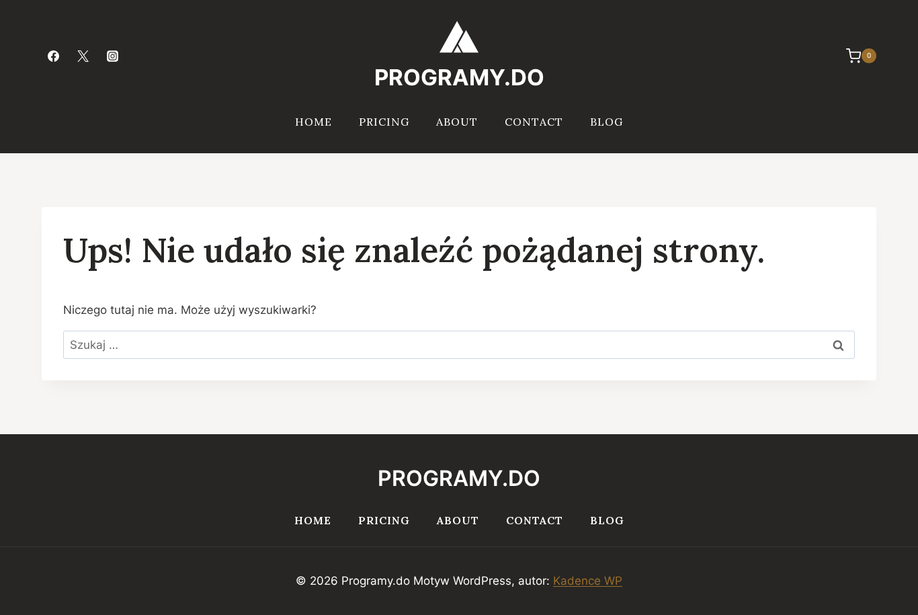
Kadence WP (587, 580)
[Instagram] (112, 55)
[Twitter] (82, 55)
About (457, 121)
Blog (606, 121)
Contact (534, 121)
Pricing (384, 121)
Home (313, 121)
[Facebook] (53, 55)
